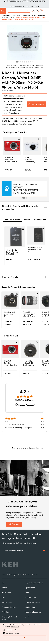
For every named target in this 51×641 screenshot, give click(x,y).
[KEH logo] (10, 564)
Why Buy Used (30, 607)
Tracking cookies (12, 630)
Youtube (35, 575)
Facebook (5, 575)
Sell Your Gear (14, 524)
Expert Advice (30, 588)
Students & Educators (33, 612)
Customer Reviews (9, 607)
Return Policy (7, 602)
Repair (4, 588)
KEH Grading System (32, 602)
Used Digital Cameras (29, 16)
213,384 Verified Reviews (25, 400)
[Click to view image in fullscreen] (24, 42)
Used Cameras (16, 16)
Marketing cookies (12, 633)
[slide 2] (26, 198)
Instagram (14, 575)
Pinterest (26, 575)
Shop (8, 16)
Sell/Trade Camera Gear (34, 583)
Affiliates (5, 612)
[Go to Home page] (3, 11)
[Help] (33, 10)
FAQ (3, 597)
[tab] (12, 219)
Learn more (15, 627)
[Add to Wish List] (19, 139)
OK (24, 638)
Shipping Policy (30, 597)
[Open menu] (45, 11)
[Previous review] (2, 432)
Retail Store (6, 593)
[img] (24, 396)
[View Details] (12, 151)
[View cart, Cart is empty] (41, 10)
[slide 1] (23, 198)
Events (27, 593)
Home (4, 16)
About (27, 617)
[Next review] (46, 432)
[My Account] (37, 10)
